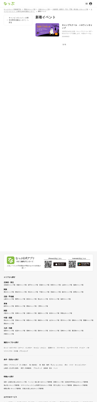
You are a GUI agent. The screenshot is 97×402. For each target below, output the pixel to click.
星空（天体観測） (26, 368)
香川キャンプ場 (66, 320)
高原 (43, 365)
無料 (47, 365)
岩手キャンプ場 (33, 285)
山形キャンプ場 (67, 285)
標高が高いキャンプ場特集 (12, 388)
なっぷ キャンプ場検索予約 (12, 9)
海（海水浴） (33, 365)
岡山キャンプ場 (9, 320)
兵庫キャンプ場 (20, 313)
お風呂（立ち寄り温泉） (11, 368)
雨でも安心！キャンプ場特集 (62, 385)
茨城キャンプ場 (56, 292)
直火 (50, 368)
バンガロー (28, 348)
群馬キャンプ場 (78, 292)
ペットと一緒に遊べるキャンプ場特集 (40, 382)
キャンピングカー (80, 365)
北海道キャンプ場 (9, 285)
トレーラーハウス (72, 348)
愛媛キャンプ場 (88, 320)
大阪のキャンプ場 (44, 9)
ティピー (82, 348)
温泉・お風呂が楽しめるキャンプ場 (15, 382)
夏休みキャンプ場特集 (80, 385)
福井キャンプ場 (66, 299)
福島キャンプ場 (78, 285)
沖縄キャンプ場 (9, 334)
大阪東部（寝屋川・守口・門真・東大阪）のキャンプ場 (70, 9)
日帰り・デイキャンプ (11, 365)
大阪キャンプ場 (9, 313)
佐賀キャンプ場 (20, 330)
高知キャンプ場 (9, 323)
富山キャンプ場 (43, 299)
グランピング (23, 351)
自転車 (46, 368)
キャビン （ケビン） (40, 348)
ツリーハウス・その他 (11, 351)
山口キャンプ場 (54, 320)
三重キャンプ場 (43, 306)
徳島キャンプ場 (77, 320)
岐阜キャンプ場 (9, 306)
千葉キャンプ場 (44, 292)
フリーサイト (61, 348)
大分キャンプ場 (54, 330)
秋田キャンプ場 (56, 285)
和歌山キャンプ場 (66, 313)
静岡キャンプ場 (20, 306)
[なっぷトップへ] (9, 3)
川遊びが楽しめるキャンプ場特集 (33, 388)
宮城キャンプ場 (44, 285)
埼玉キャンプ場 (33, 292)
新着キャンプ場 (58, 382)
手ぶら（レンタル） (57, 365)
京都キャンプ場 (31, 313)
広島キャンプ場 (20, 320)
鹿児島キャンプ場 (77, 330)
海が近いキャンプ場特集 (11, 385)
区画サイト (51, 348)
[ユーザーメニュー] (88, 3)
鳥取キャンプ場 (31, 320)
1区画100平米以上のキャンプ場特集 (76, 382)
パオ (87, 348)
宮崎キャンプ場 (66, 330)
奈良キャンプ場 (54, 313)
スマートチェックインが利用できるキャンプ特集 (36, 385)
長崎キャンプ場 (31, 330)
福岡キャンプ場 (9, 330)
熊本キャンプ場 (43, 330)
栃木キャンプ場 (67, 292)
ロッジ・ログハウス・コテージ (14, 348)
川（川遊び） (23, 365)
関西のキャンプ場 (29, 9)
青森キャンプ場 (21, 285)
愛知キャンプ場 (31, 306)
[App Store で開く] (59, 264)
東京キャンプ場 (9, 292)
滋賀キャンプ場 (43, 313)
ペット (55, 368)
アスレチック (38, 368)
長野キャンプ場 (20, 299)
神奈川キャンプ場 (20, 292)
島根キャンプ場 (43, 320)
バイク (71, 365)
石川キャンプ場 (54, 299)
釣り (66, 365)
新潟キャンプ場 (31, 299)
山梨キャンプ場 (9, 299)
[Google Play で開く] (83, 264)
